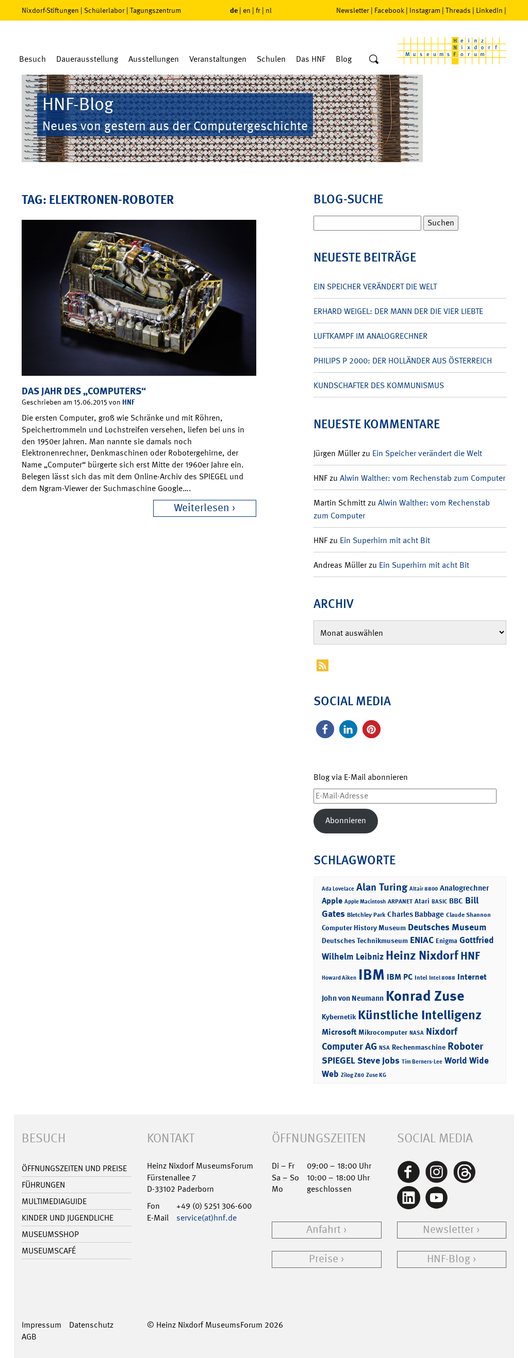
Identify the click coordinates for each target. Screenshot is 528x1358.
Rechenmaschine (419, 1047)
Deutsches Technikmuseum (365, 940)
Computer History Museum (364, 927)
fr (258, 10)
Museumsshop (50, 1234)
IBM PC (399, 976)
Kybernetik (339, 1016)
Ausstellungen (153, 59)
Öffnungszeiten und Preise (74, 1168)
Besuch (32, 59)
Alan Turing (381, 887)
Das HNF (310, 59)
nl (269, 10)
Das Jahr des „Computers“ (84, 391)
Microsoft (339, 1031)
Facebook (389, 10)
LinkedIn (489, 10)
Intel (421, 977)
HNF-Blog (448, 1259)
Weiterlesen (201, 508)
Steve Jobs (378, 1060)
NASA (416, 1033)
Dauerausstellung (87, 59)
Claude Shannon (468, 915)
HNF (128, 402)
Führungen (43, 1184)
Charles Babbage (415, 914)
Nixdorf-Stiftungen (50, 10)
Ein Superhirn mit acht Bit (385, 540)
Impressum (41, 1324)
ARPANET (400, 901)
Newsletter (352, 10)
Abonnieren (345, 820)
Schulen (271, 59)
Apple (332, 900)
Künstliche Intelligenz (420, 1015)
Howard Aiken (339, 978)
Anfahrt (323, 1230)
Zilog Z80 (352, 1075)
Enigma (446, 940)
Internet (472, 976)
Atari (422, 901)
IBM (371, 974)
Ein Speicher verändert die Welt (375, 286)
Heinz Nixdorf (422, 955)
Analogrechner (464, 888)
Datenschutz (91, 1324)
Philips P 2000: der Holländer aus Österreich (403, 360)
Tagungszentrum (155, 10)
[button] (325, 729)
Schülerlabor (104, 10)
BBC (456, 901)
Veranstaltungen (217, 59)
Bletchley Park (366, 915)
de (234, 10)
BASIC (439, 902)
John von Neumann (353, 998)
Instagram (424, 10)
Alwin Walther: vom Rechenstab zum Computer (422, 478)
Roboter (465, 1046)
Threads (458, 10)
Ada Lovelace (338, 889)
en (247, 10)
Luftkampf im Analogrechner (370, 335)
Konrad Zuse (425, 995)
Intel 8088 (442, 978)
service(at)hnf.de (206, 1217)
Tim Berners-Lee (422, 1062)
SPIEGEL (338, 1060)
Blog (344, 59)
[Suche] (374, 59)
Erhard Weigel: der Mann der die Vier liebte (398, 311)
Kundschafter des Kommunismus (379, 385)
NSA (384, 1048)
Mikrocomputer (382, 1032)
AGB (29, 1336)
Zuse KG (376, 1075)
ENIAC (422, 940)
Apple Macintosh (365, 902)
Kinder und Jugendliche (67, 1217)
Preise (323, 1259)
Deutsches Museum (447, 927)
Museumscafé (49, 1250)
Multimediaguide (54, 1201)
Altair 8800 (423, 889)
